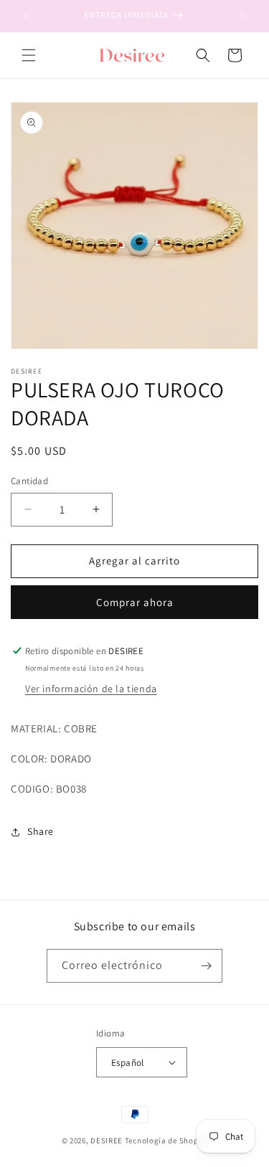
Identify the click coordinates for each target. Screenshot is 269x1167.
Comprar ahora (135, 602)
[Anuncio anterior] (26, 16)
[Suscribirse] (206, 966)
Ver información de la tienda (91, 688)
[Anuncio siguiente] (242, 16)
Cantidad (29, 481)
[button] (28, 55)
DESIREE (106, 1140)
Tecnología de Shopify (166, 1140)
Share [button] (40, 831)
